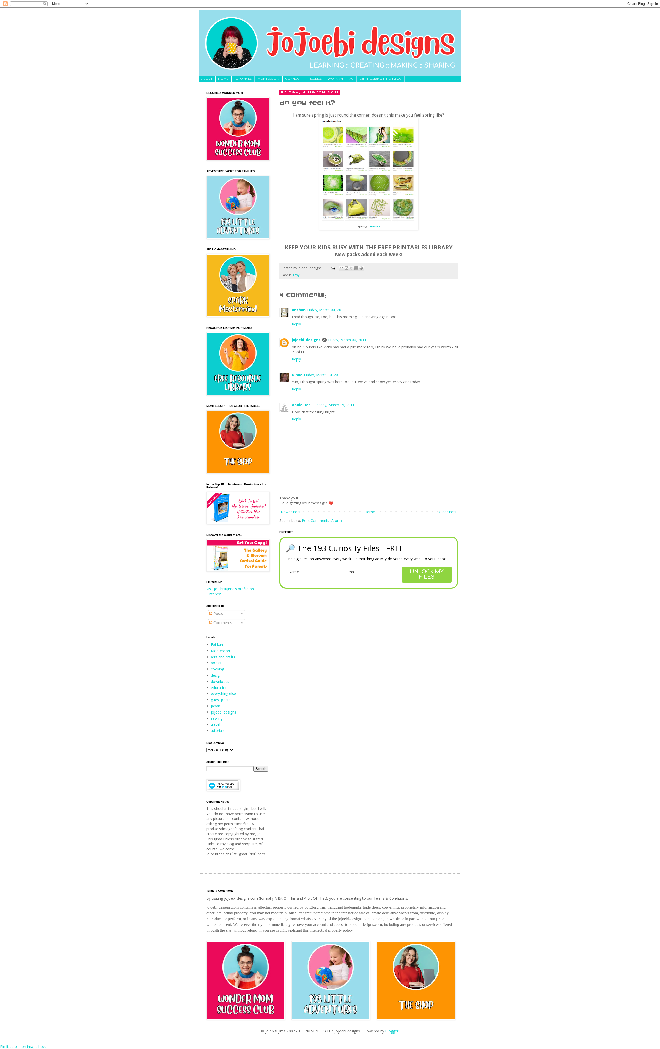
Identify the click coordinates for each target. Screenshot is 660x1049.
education (219, 687)
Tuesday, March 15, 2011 (333, 404)
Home (370, 511)
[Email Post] (332, 268)
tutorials (218, 730)
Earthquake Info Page (380, 79)
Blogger (391, 1031)
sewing (216, 718)
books (216, 662)
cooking (217, 669)
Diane (297, 374)
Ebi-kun (217, 644)
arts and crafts (223, 656)
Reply (296, 324)
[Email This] (341, 268)
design (216, 675)
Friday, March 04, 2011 (326, 309)
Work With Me (341, 79)
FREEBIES (314, 79)
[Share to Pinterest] (361, 268)
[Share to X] (351, 268)
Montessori (220, 650)
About (206, 79)
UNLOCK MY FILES (427, 574)
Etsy (296, 275)
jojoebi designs (223, 712)
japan (215, 705)
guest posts (220, 699)
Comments (222, 622)
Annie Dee (301, 404)
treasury (374, 226)
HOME (223, 79)
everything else (223, 693)
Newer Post (291, 511)
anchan (299, 309)
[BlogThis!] (346, 268)
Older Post (448, 511)
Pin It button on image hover (24, 1046)
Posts (217, 613)
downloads (220, 681)
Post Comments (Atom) (322, 520)
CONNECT (293, 79)
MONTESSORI (268, 79)
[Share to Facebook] (356, 268)
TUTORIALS (243, 79)
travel (215, 724)
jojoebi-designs (306, 339)
